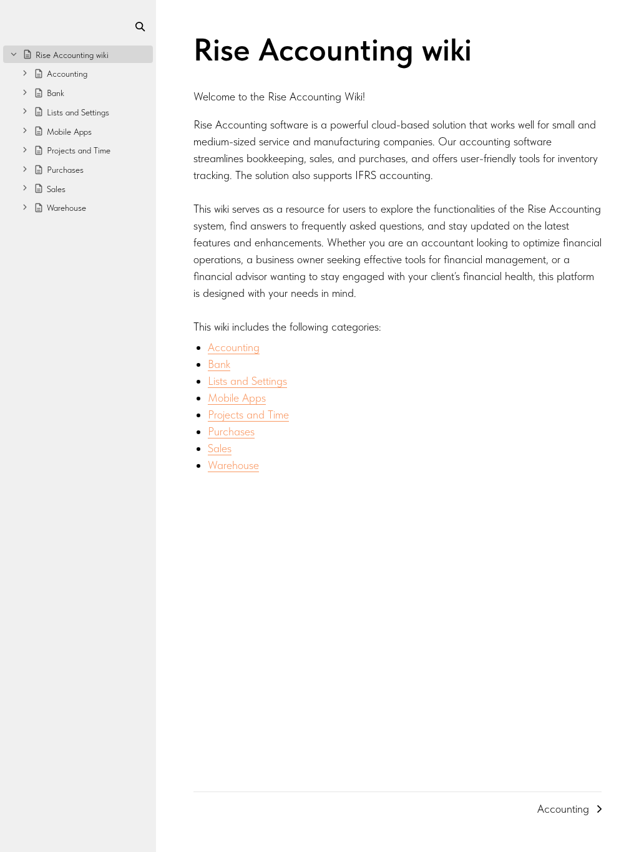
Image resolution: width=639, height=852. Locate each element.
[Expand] (25, 73)
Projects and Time (248, 414)
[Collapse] (13, 53)
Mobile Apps (237, 397)
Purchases (231, 431)
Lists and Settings (247, 380)
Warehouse (233, 465)
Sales (220, 448)
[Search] (140, 26)
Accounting (234, 347)
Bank (219, 363)
